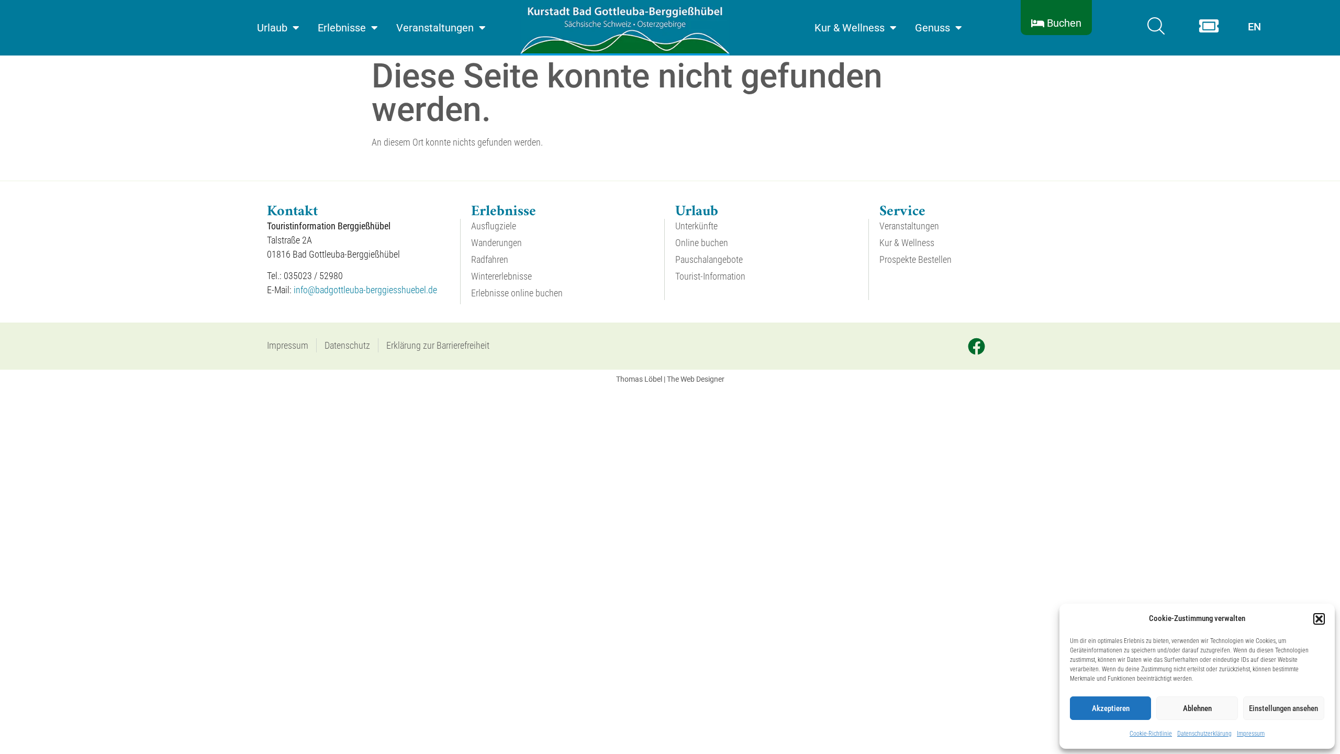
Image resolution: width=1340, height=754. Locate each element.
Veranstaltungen (435, 27)
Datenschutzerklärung (1204, 733)
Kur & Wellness (849, 27)
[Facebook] (976, 346)
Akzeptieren (1111, 708)
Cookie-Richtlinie (1151, 733)
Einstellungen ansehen (1283, 708)
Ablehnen (1197, 708)
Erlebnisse (342, 27)
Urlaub (272, 27)
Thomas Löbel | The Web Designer (670, 379)
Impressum (1251, 733)
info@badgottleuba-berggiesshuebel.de (365, 289)
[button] (1319, 619)
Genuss (932, 27)
